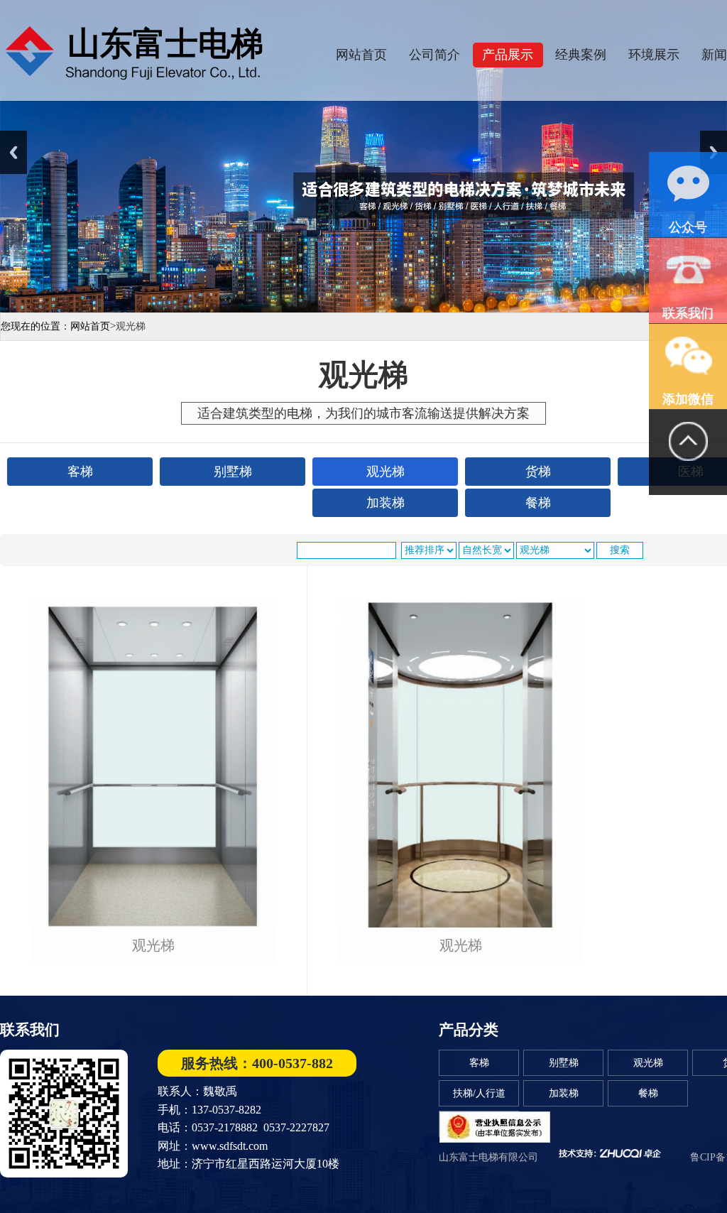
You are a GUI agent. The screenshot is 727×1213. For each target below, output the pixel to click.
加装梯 (564, 1093)
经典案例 (580, 55)
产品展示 (507, 55)
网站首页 (361, 55)
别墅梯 (564, 1062)
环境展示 (653, 55)
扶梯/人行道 (479, 1093)
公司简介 (434, 55)
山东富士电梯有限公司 (488, 1157)
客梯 (479, 1062)
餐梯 (648, 1093)
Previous (13, 152)
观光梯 (153, 945)
